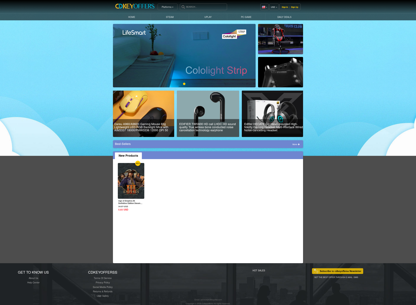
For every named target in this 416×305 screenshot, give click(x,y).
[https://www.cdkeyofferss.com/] (134, 7)
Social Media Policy (103, 287)
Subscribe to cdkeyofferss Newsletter (340, 271)
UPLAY (208, 17)
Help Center (33, 282)
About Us (33, 278)
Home (131, 17)
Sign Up (294, 7)
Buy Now (280, 40)
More (295, 144)
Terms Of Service (103, 278)
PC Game (246, 17)
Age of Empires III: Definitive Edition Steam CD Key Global (129, 203)
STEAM (170, 17)
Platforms (167, 6)
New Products (128, 155)
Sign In (285, 7)
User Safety (103, 295)
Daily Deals (284, 17)
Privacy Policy (103, 282)
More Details (131, 196)
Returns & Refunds (102, 291)
